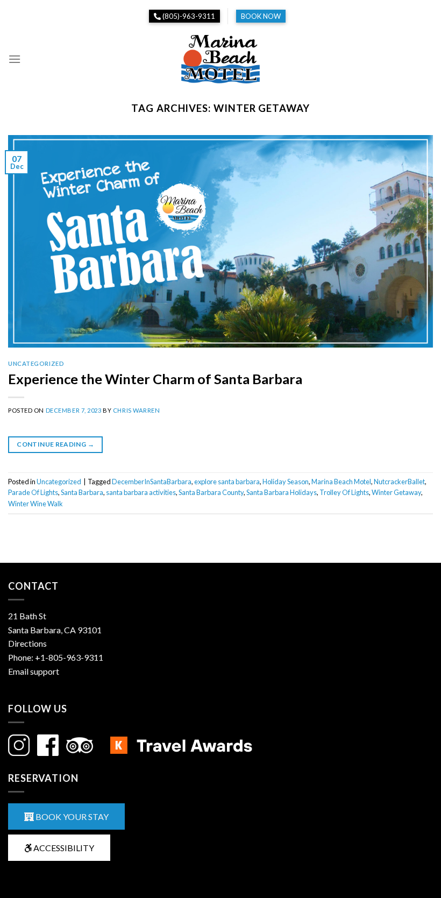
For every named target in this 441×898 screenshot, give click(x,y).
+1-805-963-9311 (69, 657)
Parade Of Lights (33, 492)
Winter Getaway (396, 492)
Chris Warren (136, 410)
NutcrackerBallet (399, 481)
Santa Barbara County (211, 492)
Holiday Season (285, 481)
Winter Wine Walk (35, 503)
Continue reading (55, 444)
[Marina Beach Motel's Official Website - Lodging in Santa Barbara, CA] (220, 59)
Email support (33, 671)
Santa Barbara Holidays (281, 492)
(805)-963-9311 (188, 16)
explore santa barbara (227, 481)
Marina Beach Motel (341, 481)
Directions (27, 643)
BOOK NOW (261, 16)
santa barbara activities (141, 492)
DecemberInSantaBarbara (151, 481)
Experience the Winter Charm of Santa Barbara (155, 379)
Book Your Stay (71, 816)
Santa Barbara (82, 492)
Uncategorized (36, 363)
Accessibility (63, 848)
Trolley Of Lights (344, 492)
